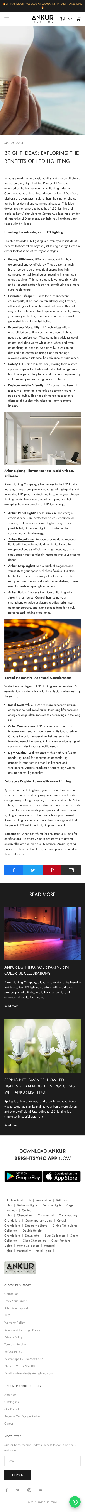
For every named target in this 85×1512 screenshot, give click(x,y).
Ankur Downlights (21, 539)
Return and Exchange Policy (22, 1330)
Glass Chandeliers (34, 1240)
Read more (11, 1006)
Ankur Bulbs (17, 592)
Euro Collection (55, 1235)
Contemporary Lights (38, 1220)
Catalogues (11, 1402)
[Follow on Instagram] (29, 1490)
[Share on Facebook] (13, 870)
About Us (10, 1394)
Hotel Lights (43, 1250)
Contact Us (11, 1294)
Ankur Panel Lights (21, 513)
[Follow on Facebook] (6, 1490)
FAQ (7, 1315)
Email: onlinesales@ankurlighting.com (28, 1373)
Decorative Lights (36, 1225)
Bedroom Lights (27, 1205)
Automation (43, 1200)
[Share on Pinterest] (52, 870)
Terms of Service (15, 1344)
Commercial (46, 1215)
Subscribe (17, 1475)
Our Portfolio (12, 1409)
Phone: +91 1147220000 (20, 1366)
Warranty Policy (14, 1322)
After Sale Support (16, 1308)
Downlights (32, 1235)
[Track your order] (62, 18)
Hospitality (24, 1250)
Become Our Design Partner (22, 1416)
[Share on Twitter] (33, 870)
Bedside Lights (51, 1205)
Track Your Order (15, 1301)
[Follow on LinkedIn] (40, 1490)
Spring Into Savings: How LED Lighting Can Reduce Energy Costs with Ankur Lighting (39, 1086)
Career (8, 1423)
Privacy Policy (13, 1337)
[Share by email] (71, 870)
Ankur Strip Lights (21, 566)
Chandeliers (24, 1215)
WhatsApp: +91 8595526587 (23, 1359)
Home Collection (28, 1245)
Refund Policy (13, 1351)
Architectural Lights (19, 1200)
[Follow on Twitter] (18, 1490)
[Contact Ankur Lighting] (75, 1502)
